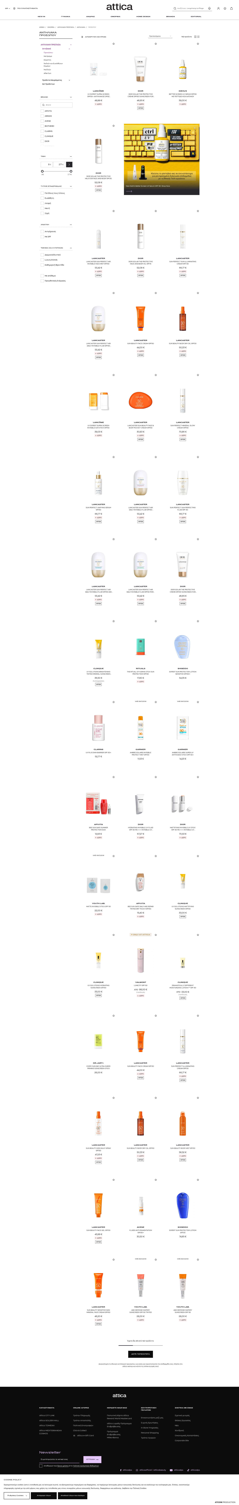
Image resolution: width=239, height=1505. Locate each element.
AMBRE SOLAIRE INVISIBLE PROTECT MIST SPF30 (140, 754)
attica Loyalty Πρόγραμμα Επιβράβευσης (119, 1425)
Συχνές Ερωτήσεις (149, 1423)
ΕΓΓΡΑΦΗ (90, 1459)
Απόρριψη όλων (44, 1495)
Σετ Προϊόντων (48, 84)
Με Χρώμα (48, 56)
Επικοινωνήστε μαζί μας (152, 1418)
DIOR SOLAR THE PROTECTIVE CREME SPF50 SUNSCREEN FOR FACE (140, 95)
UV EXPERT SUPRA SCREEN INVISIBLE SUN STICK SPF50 (98, 427)
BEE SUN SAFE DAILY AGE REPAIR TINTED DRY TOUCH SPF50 (141, 907)
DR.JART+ (98, 1063)
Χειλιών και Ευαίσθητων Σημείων (53, 65)
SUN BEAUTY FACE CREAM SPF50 (140, 343)
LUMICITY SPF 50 (140, 985)
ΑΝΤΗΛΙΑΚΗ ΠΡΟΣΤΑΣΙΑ (65, 27)
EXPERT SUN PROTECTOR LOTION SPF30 (182, 1231)
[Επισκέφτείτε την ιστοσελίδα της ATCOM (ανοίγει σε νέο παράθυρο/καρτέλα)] (225, 1502)
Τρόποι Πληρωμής (81, 1415)
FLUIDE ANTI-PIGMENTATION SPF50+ (140, 1231)
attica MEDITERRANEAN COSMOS (50, 1432)
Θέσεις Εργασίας (183, 1420)
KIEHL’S (183, 91)
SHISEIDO (183, 668)
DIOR (140, 91)
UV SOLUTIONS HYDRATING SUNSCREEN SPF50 (98, 986)
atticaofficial (146, 1470)
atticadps (127, 1470)
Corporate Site (182, 1441)
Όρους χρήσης (63, 1466)
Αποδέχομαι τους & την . (71, 1466)
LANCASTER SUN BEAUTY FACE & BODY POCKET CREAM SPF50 (140, 427)
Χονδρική (179, 1431)
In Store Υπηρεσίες (149, 1428)
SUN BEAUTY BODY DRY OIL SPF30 (182, 343)
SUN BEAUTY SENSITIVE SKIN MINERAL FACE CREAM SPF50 (98, 1311)
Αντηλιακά (81, 27)
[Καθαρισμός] (205, 8)
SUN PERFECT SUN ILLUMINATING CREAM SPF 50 (182, 263)
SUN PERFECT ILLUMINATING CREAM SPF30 (182, 1067)
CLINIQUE (98, 668)
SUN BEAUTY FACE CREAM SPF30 (140, 1066)
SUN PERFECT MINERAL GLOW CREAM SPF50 (182, 427)
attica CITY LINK (46, 1415)
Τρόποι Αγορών (148, 1438)
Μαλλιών (47, 69)
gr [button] (6, 8)
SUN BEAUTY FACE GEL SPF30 (98, 1230)
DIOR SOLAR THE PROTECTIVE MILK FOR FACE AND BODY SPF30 (98, 177)
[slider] (42, 171)
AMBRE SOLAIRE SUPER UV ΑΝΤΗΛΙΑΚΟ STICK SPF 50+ (183, 754)
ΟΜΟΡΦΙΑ (50, 27)
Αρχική (41, 27)
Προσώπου (48, 52)
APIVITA (98, 824)
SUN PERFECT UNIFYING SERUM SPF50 (98, 509)
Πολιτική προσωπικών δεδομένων (86, 1466)
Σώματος (47, 60)
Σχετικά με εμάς (182, 1415)
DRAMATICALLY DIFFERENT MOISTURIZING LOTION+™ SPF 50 (182, 986)
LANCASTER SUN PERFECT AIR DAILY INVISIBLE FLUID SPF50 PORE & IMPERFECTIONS (141, 591)
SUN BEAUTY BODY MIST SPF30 (182, 1148)
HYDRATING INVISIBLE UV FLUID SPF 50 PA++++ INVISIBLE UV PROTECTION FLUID (140, 829)
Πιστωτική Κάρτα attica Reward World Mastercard (119, 1417)
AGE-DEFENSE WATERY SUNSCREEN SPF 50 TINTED (140, 1311)
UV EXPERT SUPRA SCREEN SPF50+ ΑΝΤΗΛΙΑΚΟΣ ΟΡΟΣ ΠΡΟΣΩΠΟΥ (98, 95)
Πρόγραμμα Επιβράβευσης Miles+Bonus (113, 1435)
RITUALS (140, 668)
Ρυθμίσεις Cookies (15, 1495)
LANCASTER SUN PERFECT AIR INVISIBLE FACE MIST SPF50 (98, 263)
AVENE (140, 1227)
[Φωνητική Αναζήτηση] (209, 8)
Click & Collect (80, 1431)
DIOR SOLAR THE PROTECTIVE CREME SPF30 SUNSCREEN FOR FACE (183, 591)
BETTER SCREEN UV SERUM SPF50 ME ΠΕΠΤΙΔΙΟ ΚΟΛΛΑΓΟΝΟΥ (183, 95)
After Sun (47, 73)
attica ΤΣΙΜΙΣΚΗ (46, 1426)
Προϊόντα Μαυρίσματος (52, 80)
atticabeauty (159, 1470)
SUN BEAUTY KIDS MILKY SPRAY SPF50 (98, 1149)
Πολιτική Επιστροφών (83, 1426)
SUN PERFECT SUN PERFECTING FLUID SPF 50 (183, 509)
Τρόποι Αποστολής (82, 1420)
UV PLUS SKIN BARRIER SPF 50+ (98, 752)
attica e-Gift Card (85, 1436)
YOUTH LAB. (98, 903)
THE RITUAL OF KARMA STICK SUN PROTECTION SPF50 (140, 673)
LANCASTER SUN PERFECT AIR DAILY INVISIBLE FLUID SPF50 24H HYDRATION (98, 591)
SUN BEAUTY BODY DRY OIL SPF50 (140, 1148)
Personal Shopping (150, 1433)
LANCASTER (98, 258)
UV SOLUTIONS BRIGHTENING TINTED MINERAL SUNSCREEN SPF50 (98, 673)
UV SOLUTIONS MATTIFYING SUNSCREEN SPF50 (183, 907)
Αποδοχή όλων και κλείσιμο (73, 1495)
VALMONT (140, 982)
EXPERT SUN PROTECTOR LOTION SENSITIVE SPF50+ (182, 673)
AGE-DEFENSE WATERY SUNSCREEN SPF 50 (183, 1311)
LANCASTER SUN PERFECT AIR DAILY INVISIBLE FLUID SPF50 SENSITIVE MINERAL (140, 509)
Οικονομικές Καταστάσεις (187, 1436)
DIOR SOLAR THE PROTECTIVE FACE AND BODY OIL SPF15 (141, 263)
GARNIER (141, 749)
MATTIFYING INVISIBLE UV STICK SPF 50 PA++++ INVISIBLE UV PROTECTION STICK (182, 829)
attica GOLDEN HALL (49, 1420)
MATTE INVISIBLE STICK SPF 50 (98, 906)
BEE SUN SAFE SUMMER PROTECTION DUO (98, 829)
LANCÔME (98, 91)
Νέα (177, 1426)
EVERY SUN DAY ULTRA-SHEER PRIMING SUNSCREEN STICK (98, 1067)
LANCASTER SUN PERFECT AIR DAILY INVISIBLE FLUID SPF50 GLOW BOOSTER (98, 345)
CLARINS (98, 749)
